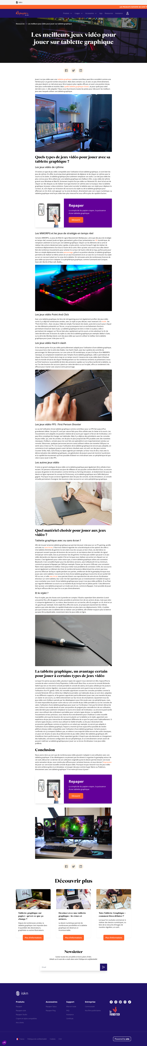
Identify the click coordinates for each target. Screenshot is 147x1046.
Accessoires (89, 13)
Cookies (52, 1039)
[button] (4, 1042)
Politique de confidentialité (37, 1039)
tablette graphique (65, 79)
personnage (68, 252)
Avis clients (20, 1022)
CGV (60, 1039)
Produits (66, 13)
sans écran (48, 547)
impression (107, 762)
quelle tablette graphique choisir (76, 86)
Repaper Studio (21, 1014)
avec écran (54, 576)
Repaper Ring (51, 1010)
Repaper (19, 1006)
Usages (77, 13)
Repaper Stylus (51, 1006)
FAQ (67, 1010)
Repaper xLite (21, 1010)
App (100, 13)
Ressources (109, 13)
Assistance (119, 13)
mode (104, 321)
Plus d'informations (33, 938)
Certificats (69, 1018)
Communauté (90, 1006)
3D (96, 240)
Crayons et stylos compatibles (26, 1018)
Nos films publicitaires (93, 1010)
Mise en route (71, 1006)
